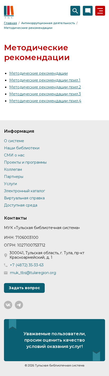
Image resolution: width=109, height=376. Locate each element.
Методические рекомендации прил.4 (45, 101)
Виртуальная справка (24, 198)
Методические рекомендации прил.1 (44, 80)
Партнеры (13, 176)
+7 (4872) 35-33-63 (27, 265)
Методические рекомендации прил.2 (45, 87)
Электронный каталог (24, 191)
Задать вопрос (24, 287)
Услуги (10, 183)
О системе (14, 140)
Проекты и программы (25, 162)
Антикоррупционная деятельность (48, 23)
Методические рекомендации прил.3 (45, 94)
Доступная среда (20, 205)
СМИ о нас (14, 155)
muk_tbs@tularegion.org (33, 273)
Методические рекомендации (28, 28)
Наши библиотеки (21, 148)
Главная (10, 23)
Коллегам (13, 169)
